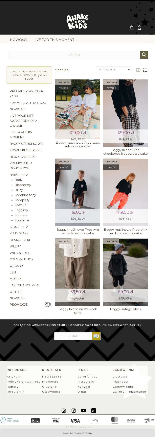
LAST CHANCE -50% (24, 285)
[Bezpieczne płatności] (77, 419)
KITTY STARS (19, 233)
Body (18, 180)
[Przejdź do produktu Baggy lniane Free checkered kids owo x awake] (125, 113)
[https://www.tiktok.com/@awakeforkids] (93, 410)
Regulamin (16, 391)
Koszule (20, 205)
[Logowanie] (140, 28)
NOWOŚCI (17, 109)
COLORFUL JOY (21, 259)
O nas (82, 391)
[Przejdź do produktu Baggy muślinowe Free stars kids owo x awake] (77, 109)
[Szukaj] (144, 55)
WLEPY (15, 246)
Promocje (19, 305)
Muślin (16, 279)
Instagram (86, 381)
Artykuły (13, 376)
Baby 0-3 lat (20, 175)
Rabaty (13, 386)
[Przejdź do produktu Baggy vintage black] (125, 272)
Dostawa (120, 376)
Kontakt (84, 386)
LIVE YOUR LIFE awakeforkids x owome (23, 121)
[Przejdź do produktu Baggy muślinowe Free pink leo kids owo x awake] (125, 192)
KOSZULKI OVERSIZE (26, 150)
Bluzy (19, 190)
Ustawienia (51, 391)
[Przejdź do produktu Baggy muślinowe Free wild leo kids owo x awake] (77, 192)
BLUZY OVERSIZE (23, 157)
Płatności (120, 381)
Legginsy (21, 210)
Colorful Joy (87, 376)
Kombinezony (25, 195)
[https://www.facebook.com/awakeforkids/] (74, 410)
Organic (17, 266)
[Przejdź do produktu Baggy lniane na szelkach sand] (77, 272)
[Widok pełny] (145, 70)
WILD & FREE (20, 253)
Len (13, 272)
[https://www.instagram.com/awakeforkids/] (64, 410)
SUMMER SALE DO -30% (28, 103)
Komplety (22, 200)
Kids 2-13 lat (20, 227)
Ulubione (49, 386)
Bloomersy (23, 185)
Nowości (17, 298)
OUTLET (16, 292)
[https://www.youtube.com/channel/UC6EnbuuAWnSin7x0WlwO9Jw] (84, 410)
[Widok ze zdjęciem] (138, 70)
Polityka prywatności (24, 381)
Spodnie (21, 215)
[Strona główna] (77, 22)
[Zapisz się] (96, 336)
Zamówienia (123, 386)
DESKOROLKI (20, 240)
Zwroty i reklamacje (129, 391)
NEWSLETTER (53, 376)
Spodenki (22, 220)
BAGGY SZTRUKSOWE (26, 144)
